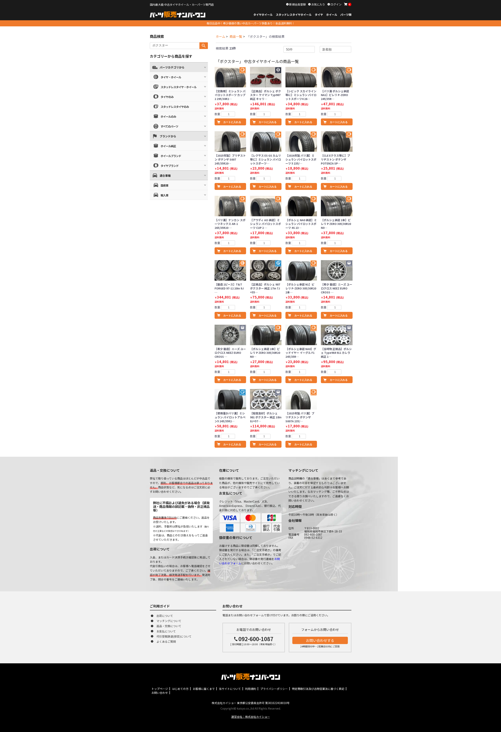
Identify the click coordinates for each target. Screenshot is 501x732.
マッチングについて (169, 620)
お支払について (166, 631)
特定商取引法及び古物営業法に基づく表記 (318, 688)
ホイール (331, 15)
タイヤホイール (263, 15)
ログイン (336, 4)
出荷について (165, 615)
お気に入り (318, 4)
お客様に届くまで (204, 688)
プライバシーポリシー (274, 688)
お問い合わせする (320, 640)
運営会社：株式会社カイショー (250, 717)
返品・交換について (169, 626)
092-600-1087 (255, 639)
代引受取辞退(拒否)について (174, 636)
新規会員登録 (297, 4)
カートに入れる (232, 122)
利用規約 (250, 688)
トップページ (159, 688)
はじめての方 (180, 688)
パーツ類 (345, 15)
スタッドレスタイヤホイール (294, 15)
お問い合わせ (159, 692)
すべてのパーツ (169, 126)
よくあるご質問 (166, 641)
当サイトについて (230, 688)
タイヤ (319, 15)
